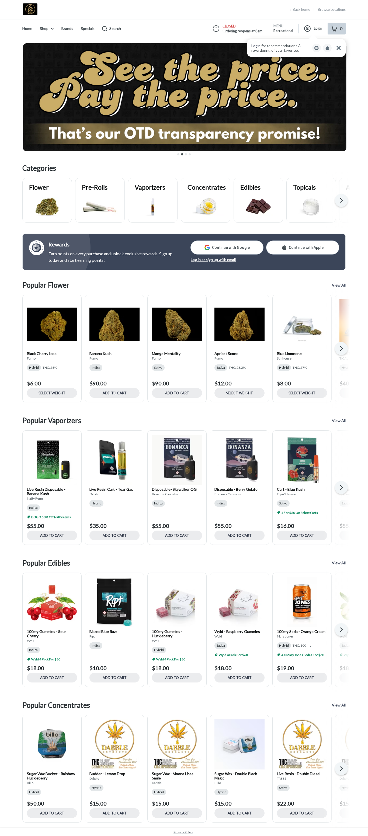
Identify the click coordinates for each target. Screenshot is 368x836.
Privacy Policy (183, 832)
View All (339, 285)
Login (318, 28)
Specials (88, 28)
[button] (296, 48)
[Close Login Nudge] (338, 48)
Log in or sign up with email (213, 259)
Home (27, 28)
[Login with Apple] (327, 48)
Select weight (52, 393)
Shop (44, 28)
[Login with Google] (316, 48)
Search (115, 28)
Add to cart (115, 393)
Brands (67, 28)
